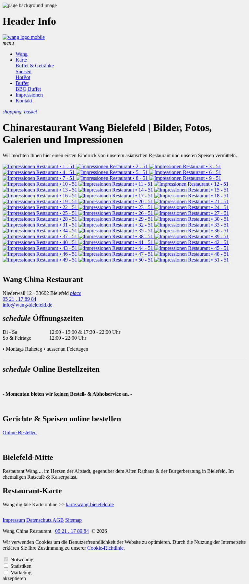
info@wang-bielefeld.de (27, 305)
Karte (21, 60)
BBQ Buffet (28, 89)
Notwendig (21, 559)
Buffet (22, 83)
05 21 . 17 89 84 (19, 299)
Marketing (20, 572)
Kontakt (24, 100)
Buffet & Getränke (35, 65)
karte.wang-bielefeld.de (90, 504)
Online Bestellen (20, 432)
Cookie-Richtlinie (105, 548)
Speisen (23, 71)
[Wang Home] (24, 37)
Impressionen (29, 95)
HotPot (23, 77)
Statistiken (20, 566)
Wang (22, 54)
